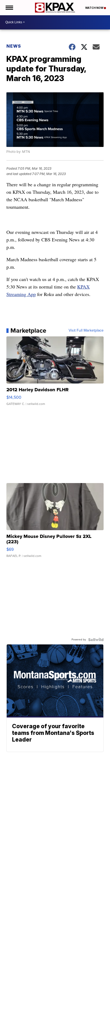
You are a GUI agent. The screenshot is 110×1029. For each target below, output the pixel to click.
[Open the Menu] (9, 7)
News (13, 46)
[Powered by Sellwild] (96, 639)
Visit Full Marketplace (86, 330)
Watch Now (94, 7)
